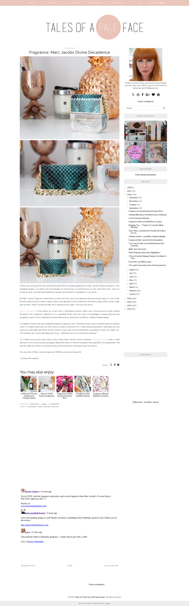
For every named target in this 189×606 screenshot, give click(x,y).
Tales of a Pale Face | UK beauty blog (89, 597)
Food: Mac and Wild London (140, 262)
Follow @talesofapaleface (145, 175)
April (131, 283)
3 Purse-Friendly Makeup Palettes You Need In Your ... (147, 257)
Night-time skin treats (137, 249)
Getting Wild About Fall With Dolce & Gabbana (148, 215)
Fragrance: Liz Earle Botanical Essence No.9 (65, 396)
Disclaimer (95, 3)
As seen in (74, 3)
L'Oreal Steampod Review (139, 218)
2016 (129, 194)
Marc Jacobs (44, 407)
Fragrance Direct (100, 339)
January (132, 294)
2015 (129, 298)
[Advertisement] (145, 331)
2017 (129, 191)
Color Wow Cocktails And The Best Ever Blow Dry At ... (147, 232)
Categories (117, 3)
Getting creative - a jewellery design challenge (147, 236)
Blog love (52, 3)
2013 (129, 305)
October (132, 205)
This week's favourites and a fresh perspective (147, 265)
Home (70, 566)
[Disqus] (69, 450)
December (133, 197)
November (133, 201)
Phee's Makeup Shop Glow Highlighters (144, 252)
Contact (32, 3)
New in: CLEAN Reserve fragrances (47, 395)
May (131, 280)
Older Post (110, 566)
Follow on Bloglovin (146, 101)
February (133, 290)
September (133, 208)
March (131, 287)
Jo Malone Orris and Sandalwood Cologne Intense (29, 396)
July (131, 273)
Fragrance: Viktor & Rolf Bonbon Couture (145, 221)
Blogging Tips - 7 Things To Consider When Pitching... (146, 226)
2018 (129, 187)
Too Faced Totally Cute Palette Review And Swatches (146, 244)
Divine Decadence (28, 311)
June (131, 277)
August (132, 270)
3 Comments (54, 404)
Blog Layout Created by (94, 603)
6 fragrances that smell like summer (83, 395)
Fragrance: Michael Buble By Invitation (100, 395)
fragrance (32, 407)
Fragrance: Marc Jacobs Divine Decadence (146, 240)
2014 (129, 302)
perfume (55, 407)
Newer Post (29, 566)
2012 (129, 309)
